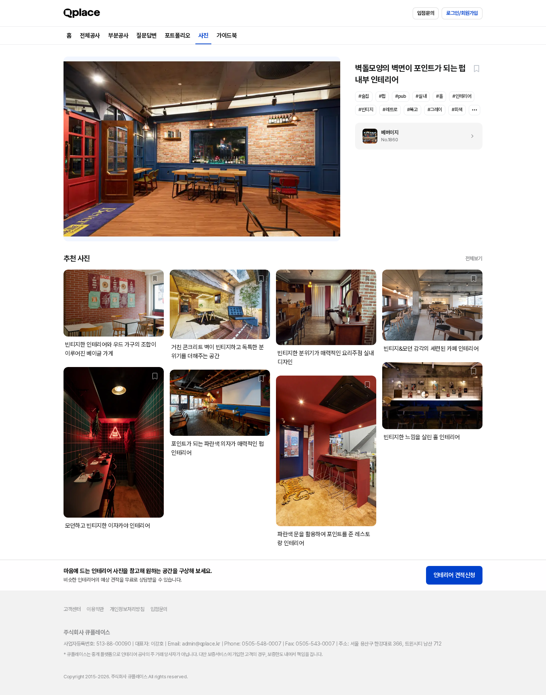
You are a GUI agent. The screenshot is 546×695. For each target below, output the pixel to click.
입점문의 (425, 13)
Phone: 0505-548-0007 (252, 644)
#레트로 (390, 109)
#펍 (382, 96)
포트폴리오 (177, 35)
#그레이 (435, 109)
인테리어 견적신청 (454, 575)
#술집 (363, 96)
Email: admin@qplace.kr (194, 644)
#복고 (412, 109)
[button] (476, 68)
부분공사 (118, 35)
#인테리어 (461, 96)
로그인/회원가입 (462, 13)
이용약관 (95, 609)
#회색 (457, 109)
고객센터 (72, 609)
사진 (203, 35)
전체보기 (473, 258)
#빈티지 (365, 109)
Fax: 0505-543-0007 (310, 644)
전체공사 (90, 35)
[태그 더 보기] (474, 110)
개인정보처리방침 (127, 609)
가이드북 (227, 35)
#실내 (421, 96)
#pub (400, 96)
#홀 (439, 96)
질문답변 (146, 35)
